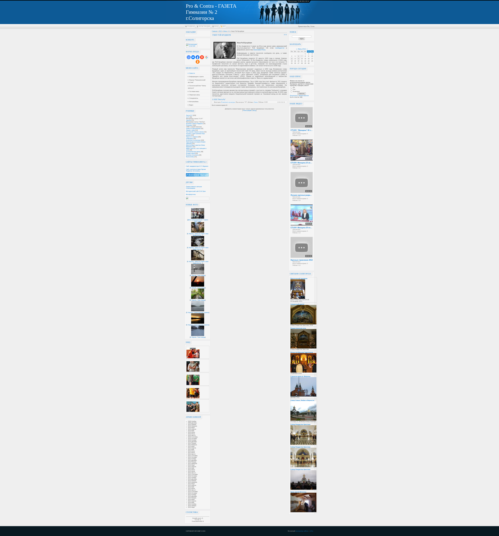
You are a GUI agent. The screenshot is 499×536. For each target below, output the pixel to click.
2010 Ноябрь (192, 440)
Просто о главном (192, 137)
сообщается (279, 48)
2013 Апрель (192, 485)
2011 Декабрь (192, 460)
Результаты (294, 95)
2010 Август (192, 435)
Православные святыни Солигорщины (194, 187)
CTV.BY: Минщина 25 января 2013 (302, 228)
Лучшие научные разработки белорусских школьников (302, 195)
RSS (224, 26)
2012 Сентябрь (193, 474)
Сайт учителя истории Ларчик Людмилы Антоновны (196, 170)
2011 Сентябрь (193, 455)
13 (298, 58)
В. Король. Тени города (197, 275)
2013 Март (191, 484)
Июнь (225, 31)
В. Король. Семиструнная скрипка (197, 312)
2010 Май (191, 430)
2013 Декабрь (192, 496)
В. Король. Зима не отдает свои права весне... (197, 234)
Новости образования (193, 128)
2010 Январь (192, 424)
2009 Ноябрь (192, 421)
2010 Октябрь (192, 438)
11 (292, 58)
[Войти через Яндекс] (202, 57)
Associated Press (259, 50)
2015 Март (191, 507)
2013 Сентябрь (193, 491)
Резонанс (189, 125)
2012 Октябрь (192, 476)
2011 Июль (191, 452)
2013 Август (192, 490)
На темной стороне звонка (195, 132)
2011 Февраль (192, 444)
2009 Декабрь (192, 423)
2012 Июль (191, 471)
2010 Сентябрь (193, 437)
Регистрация (204, 26)
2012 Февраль (192, 463)
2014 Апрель (192, 501)
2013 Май (191, 487)
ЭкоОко (188, 120)
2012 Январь (192, 462)
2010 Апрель (192, 429)
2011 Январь (192, 443)
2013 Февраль (192, 482)
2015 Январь (192, 505)
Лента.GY (189, 115)
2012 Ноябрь (192, 477)
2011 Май (191, 449)
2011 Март (191, 446)
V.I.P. (187, 117)
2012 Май (191, 468)
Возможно (296, 91)
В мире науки (190, 153)
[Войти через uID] (189, 57)
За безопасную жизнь (193, 151)
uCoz (311, 531)
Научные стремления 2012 (302, 260)
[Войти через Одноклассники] (198, 62)
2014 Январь (192, 498)
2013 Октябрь (192, 493)
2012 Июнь (191, 469)
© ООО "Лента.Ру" (218, 99)
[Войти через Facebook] (197, 57)
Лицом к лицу (190, 130)
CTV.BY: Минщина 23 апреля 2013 (302, 163)
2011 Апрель (192, 448)
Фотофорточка (191, 194)
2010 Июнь (191, 432)
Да (294, 87)
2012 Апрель (192, 466)
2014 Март (191, 499)
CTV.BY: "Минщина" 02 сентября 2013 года (302, 130)
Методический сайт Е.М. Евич (196, 191)
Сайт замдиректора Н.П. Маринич (197, 166)
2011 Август (192, 454)
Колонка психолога (192, 155)
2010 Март (191, 427)
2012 (220, 31)
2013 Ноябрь (192, 494)
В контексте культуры (193, 140)
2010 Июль (191, 434)
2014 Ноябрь (192, 504)
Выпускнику (190, 156)
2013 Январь (192, 480)
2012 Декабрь (192, 479)
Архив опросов (304, 95)
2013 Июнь (191, 488)
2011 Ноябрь (192, 459)
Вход (216, 26)
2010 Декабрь (192, 441)
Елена (256, 102)
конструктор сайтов (302, 531)
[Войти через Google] (206, 57)
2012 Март (191, 465)
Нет (294, 89)
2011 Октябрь (192, 457)
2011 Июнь (191, 451)
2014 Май (191, 502)
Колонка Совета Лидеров (194, 123)
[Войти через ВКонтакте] (193, 57)
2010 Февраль (192, 426)
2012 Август (192, 473)
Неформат (189, 138)
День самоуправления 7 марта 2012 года (198, 220)
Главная (191, 26)
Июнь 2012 (302, 49)
